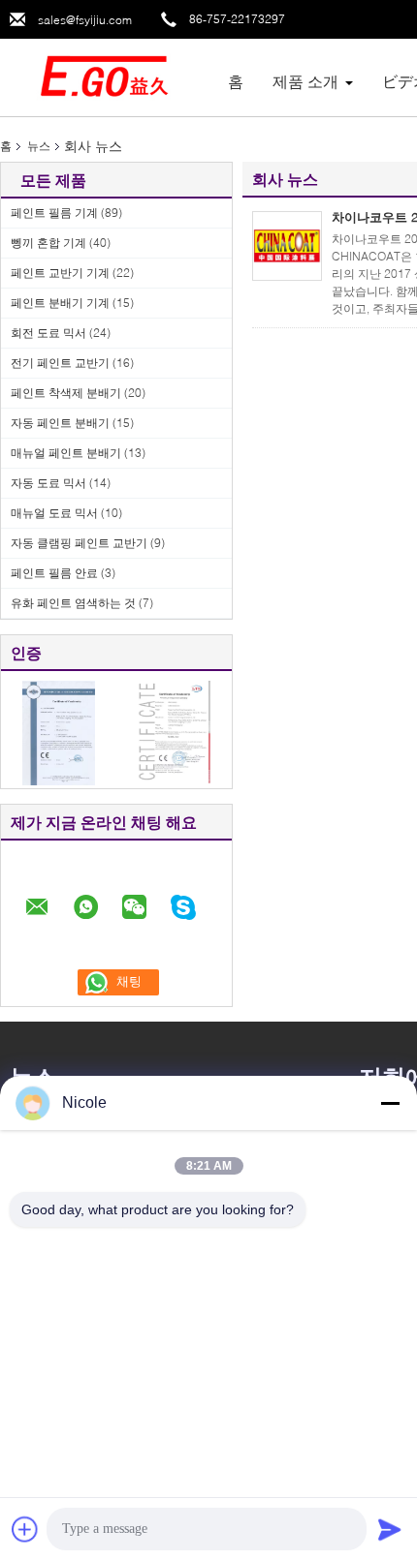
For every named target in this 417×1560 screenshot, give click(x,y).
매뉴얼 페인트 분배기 (66, 452)
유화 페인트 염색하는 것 (73, 603)
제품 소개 (305, 81)
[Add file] (25, 1529)
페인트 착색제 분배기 (66, 392)
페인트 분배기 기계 (60, 302)
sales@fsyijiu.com (85, 20)
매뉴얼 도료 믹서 (54, 512)
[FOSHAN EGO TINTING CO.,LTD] (106, 76)
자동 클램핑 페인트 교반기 (79, 542)
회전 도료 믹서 (48, 332)
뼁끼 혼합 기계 (48, 242)
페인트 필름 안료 (54, 573)
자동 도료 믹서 (48, 482)
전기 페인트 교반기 (60, 362)
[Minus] (389, 1103)
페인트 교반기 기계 (60, 272)
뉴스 (38, 145)
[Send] (389, 1529)
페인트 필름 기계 (54, 212)
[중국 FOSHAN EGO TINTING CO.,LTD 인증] (58, 731)
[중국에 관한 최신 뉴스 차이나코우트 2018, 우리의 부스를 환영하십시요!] (287, 246)
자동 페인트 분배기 (60, 422)
